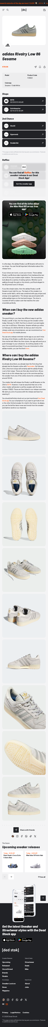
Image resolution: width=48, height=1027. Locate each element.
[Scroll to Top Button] (43, 898)
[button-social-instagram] (17, 836)
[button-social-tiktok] (30, 836)
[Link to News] (7, 10)
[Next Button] (11, 876)
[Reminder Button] (40, 67)
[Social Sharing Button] (16, 830)
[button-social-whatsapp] (26, 836)
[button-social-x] (35, 836)
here (27, 348)
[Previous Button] (5, 876)
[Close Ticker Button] (44, 3)
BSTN (9, 385)
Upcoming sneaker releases (21, 847)
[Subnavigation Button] (3, 10)
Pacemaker (31, 366)
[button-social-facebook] (21, 836)
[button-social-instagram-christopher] (12, 836)
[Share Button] (35, 67)
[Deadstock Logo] (24, 10)
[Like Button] (44, 67)
